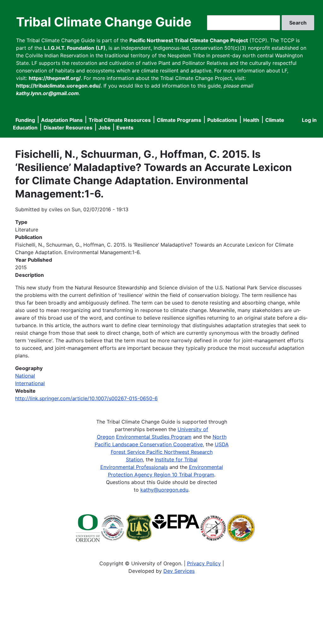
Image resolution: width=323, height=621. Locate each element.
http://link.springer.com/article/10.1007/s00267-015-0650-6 (86, 398)
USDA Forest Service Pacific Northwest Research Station (170, 452)
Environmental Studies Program (153, 437)
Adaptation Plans (62, 120)
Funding (25, 120)
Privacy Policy (204, 563)
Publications (222, 120)
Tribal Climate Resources (120, 120)
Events (124, 127)
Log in (309, 120)
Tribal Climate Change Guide (103, 22)
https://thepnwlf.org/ (55, 78)
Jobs (104, 127)
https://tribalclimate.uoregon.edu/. (59, 86)
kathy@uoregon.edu (164, 490)
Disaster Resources (68, 127)
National (25, 376)
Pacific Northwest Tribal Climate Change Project (188, 40)
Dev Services (179, 571)
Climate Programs (179, 120)
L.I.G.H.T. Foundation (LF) (75, 48)
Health (251, 120)
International (30, 383)
